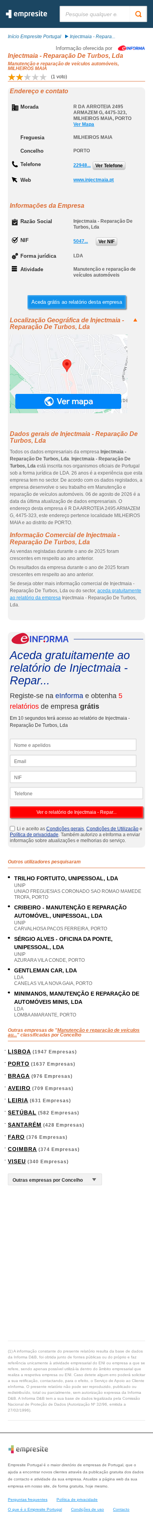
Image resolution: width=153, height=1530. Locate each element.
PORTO (18, 1064)
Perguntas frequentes (27, 1499)
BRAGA (19, 1076)
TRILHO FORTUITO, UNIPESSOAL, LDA (66, 878)
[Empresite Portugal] (26, 16)
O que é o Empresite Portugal (35, 1509)
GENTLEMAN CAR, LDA (45, 970)
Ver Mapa (83, 124)
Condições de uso (87, 1509)
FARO (16, 1137)
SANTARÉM (25, 1125)
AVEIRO (19, 1088)
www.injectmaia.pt (93, 180)
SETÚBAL (22, 1112)
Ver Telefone (109, 165)
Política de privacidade (34, 834)
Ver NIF (106, 241)
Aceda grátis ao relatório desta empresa (76, 302)
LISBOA (19, 1051)
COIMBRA (22, 1149)
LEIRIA (18, 1100)
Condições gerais (65, 829)
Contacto (121, 1509)
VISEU (17, 1161)
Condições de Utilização (112, 829)
